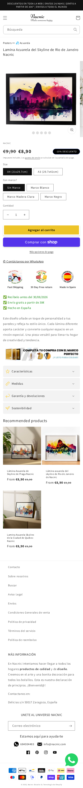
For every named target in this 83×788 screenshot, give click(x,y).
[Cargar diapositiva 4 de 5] (45, 132)
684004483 (27, 744)
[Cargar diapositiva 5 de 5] (49, 132)
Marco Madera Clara (20, 196)
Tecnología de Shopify (52, 784)
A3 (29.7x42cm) (48, 172)
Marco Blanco (40, 187)
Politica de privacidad (22, 622)
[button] (5, 17)
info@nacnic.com (55, 744)
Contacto (14, 567)
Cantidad (8, 205)
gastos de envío (32, 157)
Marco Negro (53, 196)
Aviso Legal (15, 594)
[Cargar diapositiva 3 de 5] (41, 132)
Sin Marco (14, 187)
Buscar (12, 585)
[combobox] (41, 29)
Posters (7, 43)
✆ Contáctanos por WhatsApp (23, 261)
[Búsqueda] (75, 29)
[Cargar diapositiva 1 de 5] (33, 132)
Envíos (12, 603)
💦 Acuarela (23, 43)
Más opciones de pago (42, 251)
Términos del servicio (22, 631)
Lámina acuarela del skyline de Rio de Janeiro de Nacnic (60, 474)
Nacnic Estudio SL (35, 784)
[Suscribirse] (70, 726)
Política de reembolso (22, 640)
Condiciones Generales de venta (29, 612)
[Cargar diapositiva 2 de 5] (37, 132)
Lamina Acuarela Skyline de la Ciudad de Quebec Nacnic (20, 537)
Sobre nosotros (18, 576)
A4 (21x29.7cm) (17, 172)
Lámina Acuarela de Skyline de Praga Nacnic (20, 472)
